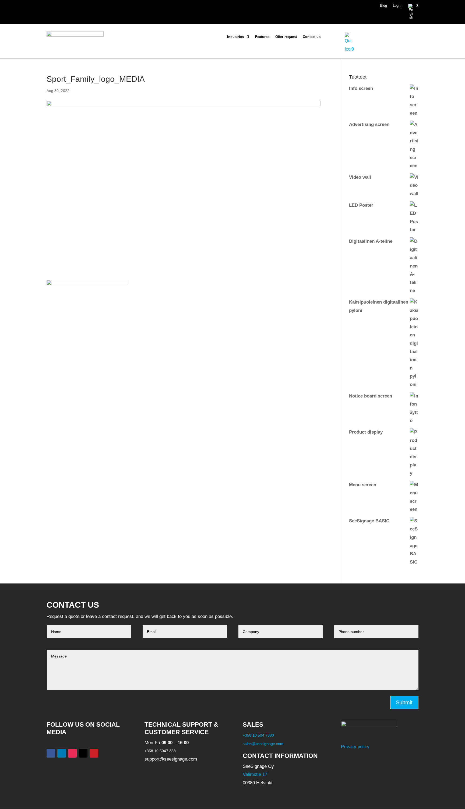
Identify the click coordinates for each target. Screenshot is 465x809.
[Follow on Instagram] (72, 753)
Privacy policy (355, 747)
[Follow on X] (83, 753)
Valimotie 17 (255, 774)
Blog (383, 6)
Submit (404, 702)
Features (262, 37)
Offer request (286, 37)
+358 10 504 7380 (258, 735)
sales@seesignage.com (263, 743)
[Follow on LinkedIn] (61, 753)
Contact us (311, 37)
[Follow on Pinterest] (94, 753)
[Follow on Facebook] (51, 753)
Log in (397, 6)
